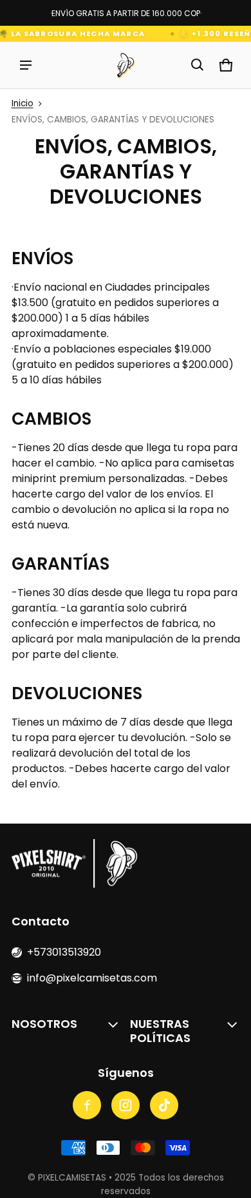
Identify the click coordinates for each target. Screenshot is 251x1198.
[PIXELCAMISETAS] (125, 65)
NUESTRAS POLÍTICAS (160, 1031)
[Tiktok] (164, 1105)
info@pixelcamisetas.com (92, 978)
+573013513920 (64, 952)
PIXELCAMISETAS (72, 1178)
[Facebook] (87, 1105)
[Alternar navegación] (26, 65)
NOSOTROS (44, 1024)
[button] (197, 65)
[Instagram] (125, 1105)
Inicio (22, 103)
